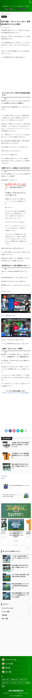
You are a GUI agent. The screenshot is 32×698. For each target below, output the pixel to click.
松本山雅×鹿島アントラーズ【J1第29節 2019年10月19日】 (20, 586)
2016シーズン (14, 679)
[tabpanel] (16, 531)
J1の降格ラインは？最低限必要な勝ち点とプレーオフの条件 (20, 455)
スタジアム (13, 683)
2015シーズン (5, 679)
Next (29, 532)
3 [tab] (17, 545)
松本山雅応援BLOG (16, 690)
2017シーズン (23, 679)
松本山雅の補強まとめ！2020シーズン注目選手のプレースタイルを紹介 (20, 595)
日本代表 (27, 683)
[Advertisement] (16, 74)
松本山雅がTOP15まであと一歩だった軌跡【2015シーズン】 (20, 466)
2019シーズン (5, 683)
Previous (2, 532)
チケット (21, 683)
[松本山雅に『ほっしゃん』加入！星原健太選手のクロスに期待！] (17, 430)
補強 (4, 478)
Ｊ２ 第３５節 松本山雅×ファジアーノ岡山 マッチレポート (20, 558)
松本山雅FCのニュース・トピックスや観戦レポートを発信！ (16, 693)
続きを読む (16, 540)
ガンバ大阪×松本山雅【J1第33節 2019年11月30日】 (20, 575)
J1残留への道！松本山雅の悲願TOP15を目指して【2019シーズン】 (20, 444)
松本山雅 (5, 476)
